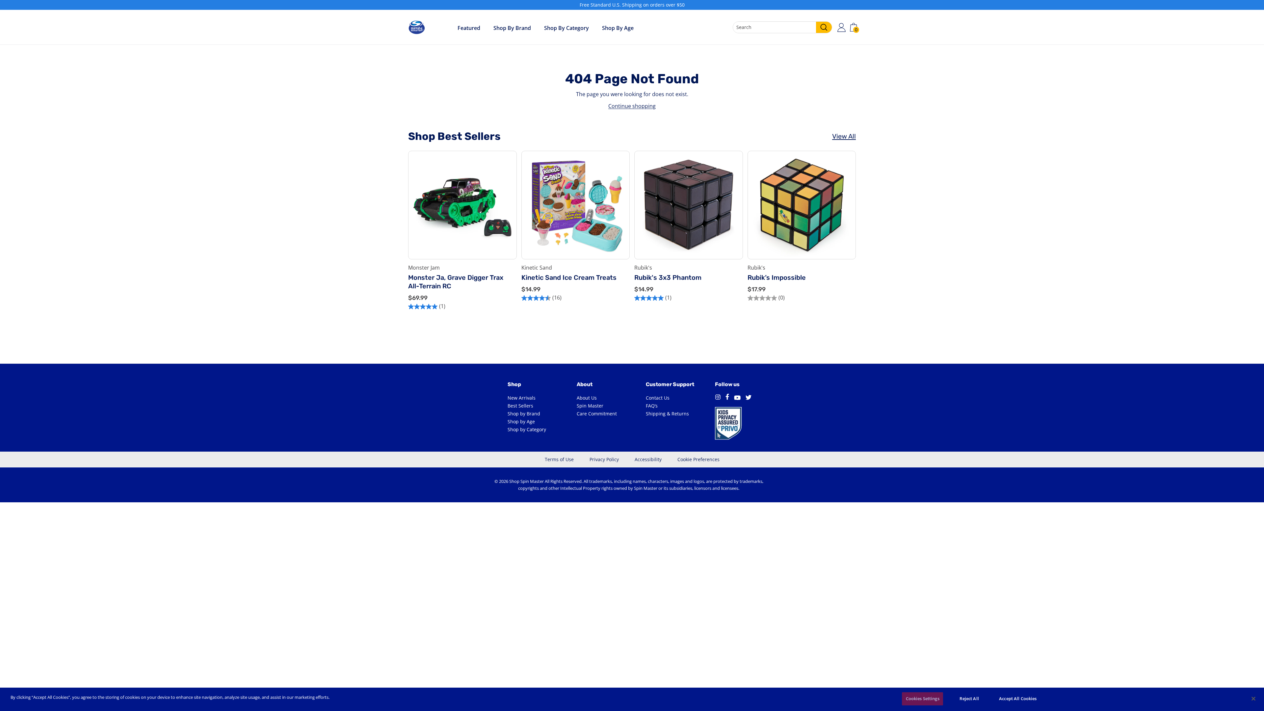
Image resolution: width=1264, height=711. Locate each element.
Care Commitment (597, 413)
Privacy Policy (604, 459)
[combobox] (782, 27)
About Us (587, 398)
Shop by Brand (512, 28)
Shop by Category (566, 28)
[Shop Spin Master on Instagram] (718, 398)
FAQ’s (652, 406)
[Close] (1253, 698)
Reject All (969, 698)
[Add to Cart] (506, 234)
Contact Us (658, 398)
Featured (469, 28)
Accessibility (648, 459)
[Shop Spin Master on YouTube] (737, 398)
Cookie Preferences (698, 459)
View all (844, 136)
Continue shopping (632, 106)
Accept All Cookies (1018, 698)
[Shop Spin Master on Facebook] (727, 398)
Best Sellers (520, 406)
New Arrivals (522, 398)
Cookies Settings (922, 698)
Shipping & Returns (667, 413)
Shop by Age (521, 421)
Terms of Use (559, 459)
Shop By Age (618, 28)
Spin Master (590, 406)
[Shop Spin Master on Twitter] (748, 398)
